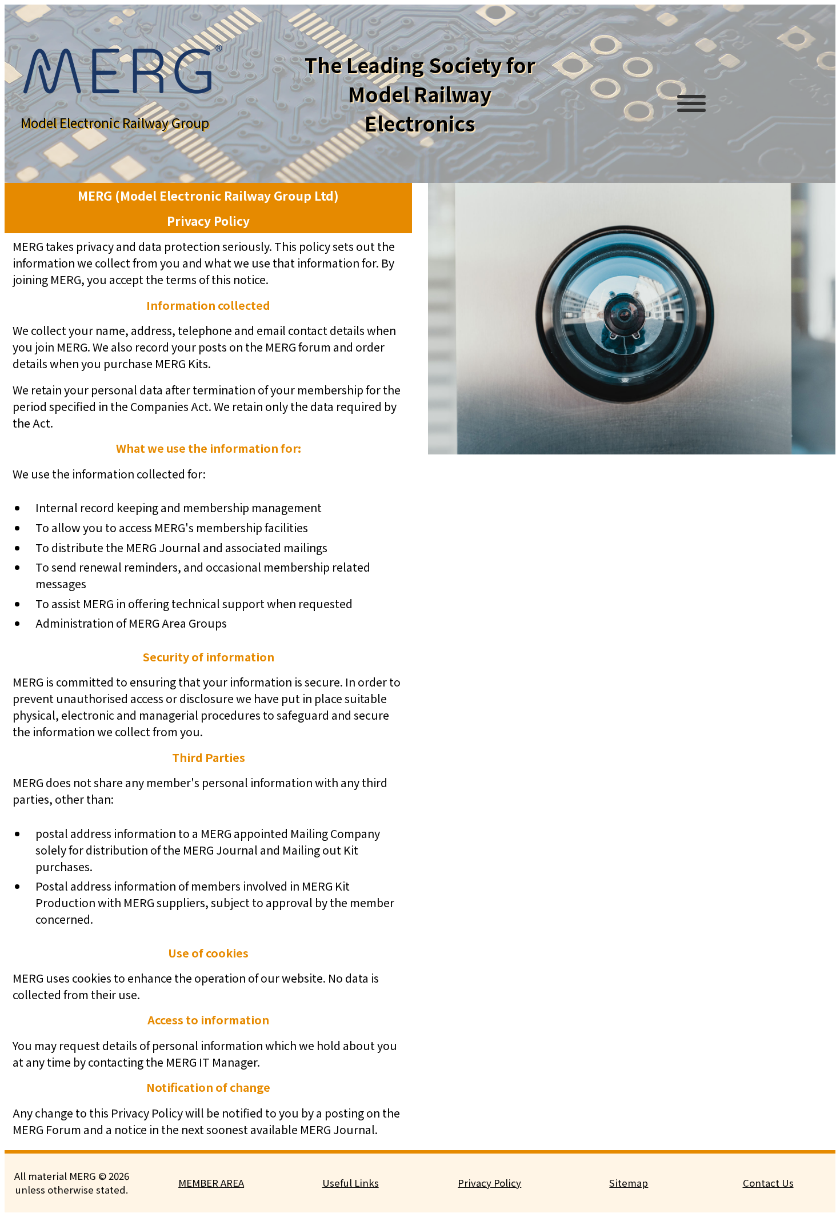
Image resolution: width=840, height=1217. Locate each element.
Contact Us (768, 1183)
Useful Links (350, 1183)
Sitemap (628, 1183)
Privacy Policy (489, 1183)
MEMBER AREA (211, 1183)
